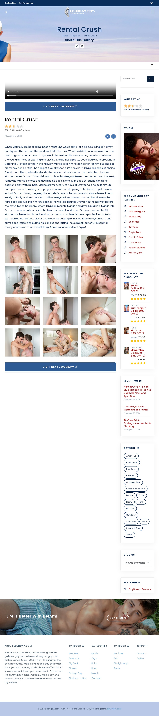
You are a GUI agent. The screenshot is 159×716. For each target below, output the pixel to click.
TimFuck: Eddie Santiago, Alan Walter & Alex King (137, 423)
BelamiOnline (136, 206)
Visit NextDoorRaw (59, 106)
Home (65, 35)
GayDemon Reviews (140, 589)
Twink (129, 534)
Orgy (141, 495)
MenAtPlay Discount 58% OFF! (137, 352)
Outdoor (131, 514)
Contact (141, 653)
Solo (144, 521)
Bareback (131, 462)
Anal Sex (131, 521)
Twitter (140, 658)
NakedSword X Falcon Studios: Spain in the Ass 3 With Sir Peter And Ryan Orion (137, 391)
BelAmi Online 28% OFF (138, 288)
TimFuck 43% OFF (136, 332)
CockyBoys (135, 242)
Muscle (130, 508)
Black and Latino (135, 488)
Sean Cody (135, 216)
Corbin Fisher (136, 237)
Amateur (131, 455)
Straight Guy (133, 528)
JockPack (134, 221)
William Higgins (137, 211)
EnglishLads (135, 232)
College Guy (133, 482)
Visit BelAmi (117, 618)
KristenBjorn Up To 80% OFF (138, 310)
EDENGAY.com (114, 708)
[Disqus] (60, 417)
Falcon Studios (137, 247)
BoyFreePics (10, 3)
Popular (76, 35)
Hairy (129, 501)
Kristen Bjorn (135, 252)
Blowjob (130, 475)
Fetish (129, 495)
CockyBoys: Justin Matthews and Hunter (136, 408)
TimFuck (133, 227)
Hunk (141, 501)
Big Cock (131, 469)
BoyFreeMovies (26, 3)
